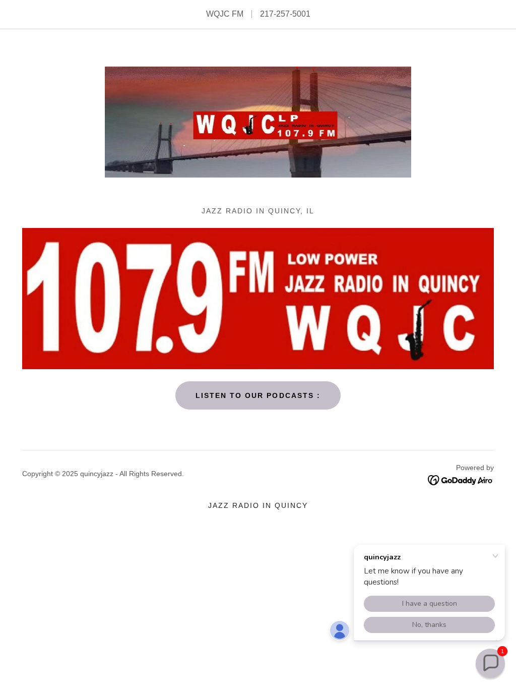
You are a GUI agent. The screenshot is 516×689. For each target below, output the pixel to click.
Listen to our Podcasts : (258, 395)
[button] (490, 663)
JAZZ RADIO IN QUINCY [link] (258, 505)
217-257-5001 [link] (285, 14)
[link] (258, 121)
